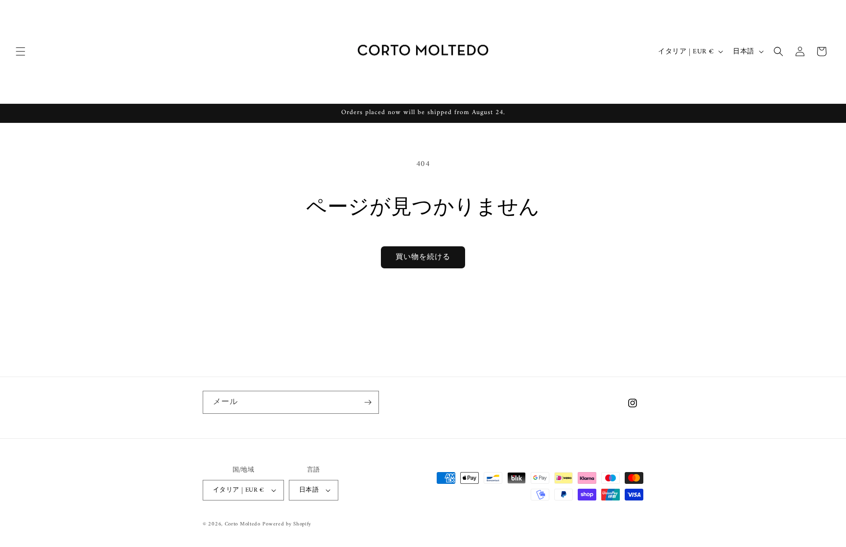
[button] (20, 51)
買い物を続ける (423, 257)
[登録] (367, 402)
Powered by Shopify (286, 524)
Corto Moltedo (242, 524)
